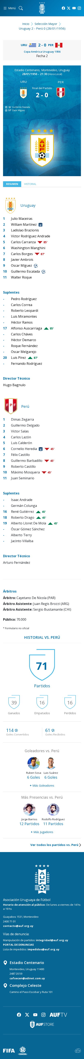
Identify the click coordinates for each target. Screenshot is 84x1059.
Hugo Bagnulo (14, 385)
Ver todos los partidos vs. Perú (54, 845)
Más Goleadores (42, 785)
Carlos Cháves (22, 334)
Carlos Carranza (23, 242)
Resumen (12, 184)
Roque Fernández (24, 346)
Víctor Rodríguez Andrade (30, 236)
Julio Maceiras (21, 218)
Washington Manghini (28, 248)
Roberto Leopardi (24, 310)
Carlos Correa (21, 305)
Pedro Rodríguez (24, 299)
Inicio (25, 24)
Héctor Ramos (22, 322)
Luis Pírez (18, 357)
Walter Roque (21, 277)
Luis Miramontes (24, 316)
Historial (30, 184)
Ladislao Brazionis (25, 230)
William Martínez (24, 224)
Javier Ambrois (22, 259)
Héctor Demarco (23, 340)
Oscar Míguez (18, 110)
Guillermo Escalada (21, 107)
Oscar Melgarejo (23, 351)
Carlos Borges (22, 254)
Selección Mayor (46, 24)
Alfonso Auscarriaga (26, 328)
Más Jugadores (42, 832)
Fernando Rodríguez (26, 363)
